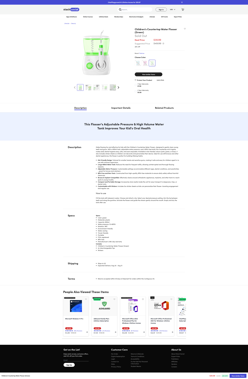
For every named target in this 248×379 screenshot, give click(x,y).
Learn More (160, 80)
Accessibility (135, 359)
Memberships (118, 17)
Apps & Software (71, 17)
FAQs (113, 364)
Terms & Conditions (137, 356)
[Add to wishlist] (185, 29)
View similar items (148, 74)
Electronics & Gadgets (136, 17)
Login (113, 359)
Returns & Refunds (137, 354)
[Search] (120, 9)
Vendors (174, 364)
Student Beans (136, 366)
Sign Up (69, 365)
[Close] (182, 2)
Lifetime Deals (103, 17)
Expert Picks (178, 17)
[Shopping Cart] (183, 9)
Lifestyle (152, 17)
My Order (114, 354)
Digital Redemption (118, 356)
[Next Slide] (118, 87)
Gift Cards (164, 17)
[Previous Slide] (74, 87)
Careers (174, 367)
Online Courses (88, 17)
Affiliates (174, 361)
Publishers (175, 359)
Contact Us (115, 361)
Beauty (73, 23)
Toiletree (141, 53)
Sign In (161, 9)
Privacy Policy (116, 367)
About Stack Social (177, 354)
